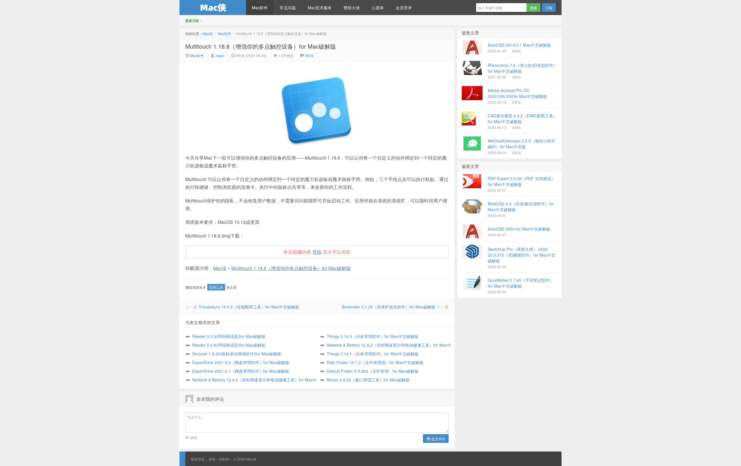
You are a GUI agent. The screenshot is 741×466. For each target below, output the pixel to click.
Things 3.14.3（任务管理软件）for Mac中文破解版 (373, 336)
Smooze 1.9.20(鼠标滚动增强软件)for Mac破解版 (236, 354)
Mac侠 (212, 7)
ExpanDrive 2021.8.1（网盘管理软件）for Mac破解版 (240, 371)
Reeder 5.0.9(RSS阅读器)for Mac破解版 (228, 336)
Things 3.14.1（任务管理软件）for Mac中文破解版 (373, 354)
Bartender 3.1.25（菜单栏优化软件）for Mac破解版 (388, 307)
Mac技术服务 (320, 7)
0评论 (309, 55)
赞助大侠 (352, 7)
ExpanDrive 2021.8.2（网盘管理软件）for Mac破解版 (240, 362)
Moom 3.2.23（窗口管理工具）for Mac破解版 (368, 380)
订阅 (548, 7)
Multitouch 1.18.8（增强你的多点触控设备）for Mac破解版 (260, 46)
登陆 (317, 251)
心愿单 (378, 7)
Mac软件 (260, 7)
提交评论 (437, 438)
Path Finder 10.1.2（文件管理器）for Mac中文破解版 (375, 362)
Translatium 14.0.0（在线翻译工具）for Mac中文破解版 (249, 307)
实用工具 (216, 287)
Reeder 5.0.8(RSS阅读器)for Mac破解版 (228, 345)
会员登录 (404, 7)
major (219, 55)
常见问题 (288, 7)
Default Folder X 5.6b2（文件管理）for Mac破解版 (373, 371)
